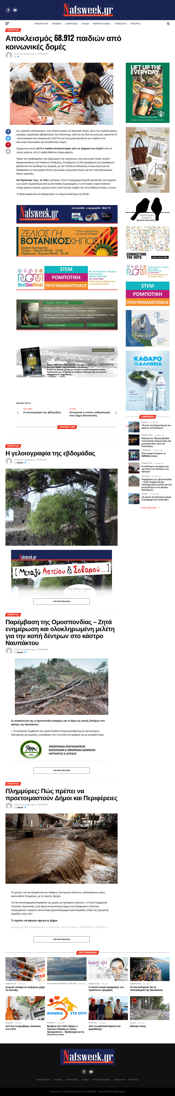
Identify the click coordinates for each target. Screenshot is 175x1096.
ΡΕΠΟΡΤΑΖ (135, 23)
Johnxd (19, 463)
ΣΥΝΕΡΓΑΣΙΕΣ (71, 23)
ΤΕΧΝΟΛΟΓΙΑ (120, 23)
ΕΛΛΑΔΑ (85, 23)
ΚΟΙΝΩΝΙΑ (56, 23)
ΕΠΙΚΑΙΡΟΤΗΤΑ (41, 23)
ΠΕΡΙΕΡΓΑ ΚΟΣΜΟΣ (102, 23)
